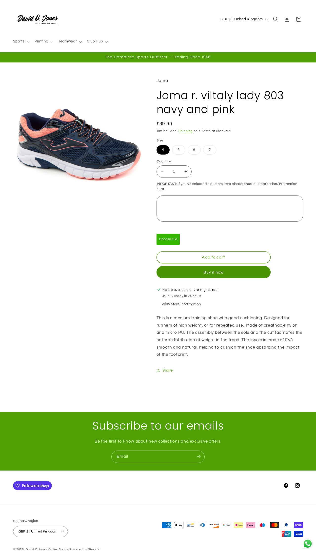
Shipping (185, 131)
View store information (181, 304)
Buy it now (213, 272)
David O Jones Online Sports (47, 549)
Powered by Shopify (84, 549)
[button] (21, 41)
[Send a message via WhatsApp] (308, 544)
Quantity (164, 161)
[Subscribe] (198, 457)
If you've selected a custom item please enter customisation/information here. (227, 186)
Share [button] (167, 370)
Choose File (168, 239)
